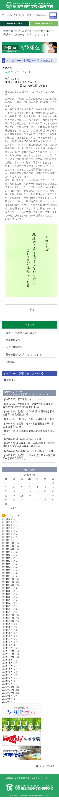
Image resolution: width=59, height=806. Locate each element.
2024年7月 (7, 594)
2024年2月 (7, 609)
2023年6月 (7, 633)
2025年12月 (8, 543)
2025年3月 (7, 570)
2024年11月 (8, 582)
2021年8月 (7, 699)
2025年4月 (7, 567)
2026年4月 (7, 531)
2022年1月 (7, 684)
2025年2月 (7, 573)
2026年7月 (7, 522)
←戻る (31, 309)
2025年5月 (7, 564)
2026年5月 (7, 528)
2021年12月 (8, 687)
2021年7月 (7, 702)
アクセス (6, 15)
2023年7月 (7, 630)
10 (6, 491)
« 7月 (14, 508)
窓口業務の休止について (23, 399)
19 (21, 495)
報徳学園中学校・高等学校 (17, 31)
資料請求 (18, 15)
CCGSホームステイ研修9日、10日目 (29, 419)
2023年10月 (8, 621)
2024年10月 (8, 585)
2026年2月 (7, 537)
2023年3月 (7, 642)
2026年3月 (7, 534)
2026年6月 (7, 525)
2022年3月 (7, 678)
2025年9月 (7, 552)
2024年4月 (7, 603)
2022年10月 (8, 657)
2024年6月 (7, 597)
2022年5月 (7, 672)
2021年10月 (8, 693)
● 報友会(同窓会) (22, 778)
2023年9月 (7, 624)
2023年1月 (7, 648)
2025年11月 (8, 546)
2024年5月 (7, 600)
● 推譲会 (9, 778)
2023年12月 (8, 615)
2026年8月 (7, 519)
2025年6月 (7, 561)
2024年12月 (8, 579)
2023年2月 (7, 645)
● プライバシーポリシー (43, 778)
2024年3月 (7, 606)
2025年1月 (7, 576)
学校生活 (39, 31)
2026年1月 (7, 540)
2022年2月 (7, 681)
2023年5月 (7, 636)
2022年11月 (8, 654)
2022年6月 (7, 669)
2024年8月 (7, 591)
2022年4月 (7, 675)
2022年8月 (7, 663)
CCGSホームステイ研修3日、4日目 (28, 451)
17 (6, 495)
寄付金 (40, 15)
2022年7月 (7, 666)
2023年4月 (7, 639)
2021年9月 (7, 696)
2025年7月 (7, 558)
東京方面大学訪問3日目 (22, 438)
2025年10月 (8, 549)
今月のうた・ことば (17, 72)
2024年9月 (7, 588)
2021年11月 (8, 690)
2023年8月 (7, 627)
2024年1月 (7, 612)
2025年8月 (7, 555)
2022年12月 (8, 651)
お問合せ (29, 15)
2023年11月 (8, 618)
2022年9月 (7, 660)
